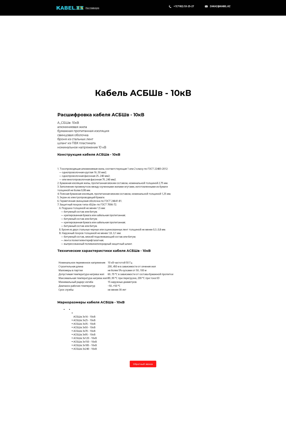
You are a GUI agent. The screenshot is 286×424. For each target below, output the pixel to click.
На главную (92, 8)
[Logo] (69, 7)
